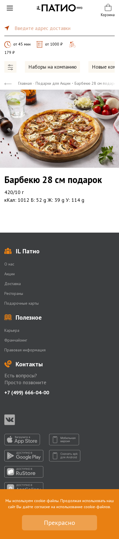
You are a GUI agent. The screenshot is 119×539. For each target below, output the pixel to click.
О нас (9, 264)
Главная (25, 83)
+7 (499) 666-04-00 (26, 392)
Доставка (12, 283)
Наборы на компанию (52, 66)
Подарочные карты (21, 303)
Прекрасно (59, 523)
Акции (9, 273)
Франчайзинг (15, 340)
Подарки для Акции (53, 83)
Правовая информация (25, 350)
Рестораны (13, 293)
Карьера (11, 330)
